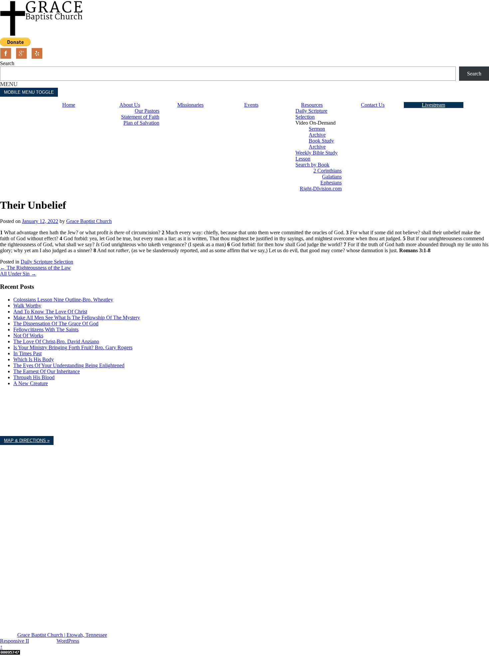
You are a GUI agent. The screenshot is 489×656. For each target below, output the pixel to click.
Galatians (332, 176)
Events (251, 105)
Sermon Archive (317, 132)
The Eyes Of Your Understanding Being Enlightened (68, 365)
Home (68, 105)
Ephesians (331, 182)
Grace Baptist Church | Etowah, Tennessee (62, 635)
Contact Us (373, 105)
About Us (129, 105)
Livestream (433, 105)
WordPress (68, 641)
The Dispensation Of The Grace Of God (55, 323)
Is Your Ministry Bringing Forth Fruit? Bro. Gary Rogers (72, 347)
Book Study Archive (321, 144)
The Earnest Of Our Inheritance (46, 371)
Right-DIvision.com (321, 188)
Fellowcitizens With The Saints (46, 329)
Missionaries (190, 105)
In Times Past (27, 353)
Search (7, 63)
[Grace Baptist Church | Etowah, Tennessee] (41, 34)
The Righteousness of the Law (35, 268)
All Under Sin (18, 273)
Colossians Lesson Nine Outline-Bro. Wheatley (63, 299)
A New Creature (30, 383)
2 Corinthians (327, 170)
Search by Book (312, 164)
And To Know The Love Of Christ (50, 311)
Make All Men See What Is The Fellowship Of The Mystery (76, 317)
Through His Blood (34, 377)
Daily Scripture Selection (311, 114)
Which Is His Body (33, 359)
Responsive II (14, 641)
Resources (312, 105)
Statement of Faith (140, 117)
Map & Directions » (27, 440)
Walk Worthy (27, 305)
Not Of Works (28, 335)
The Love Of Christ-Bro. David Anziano (56, 341)
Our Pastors (147, 111)
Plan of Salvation (141, 123)
